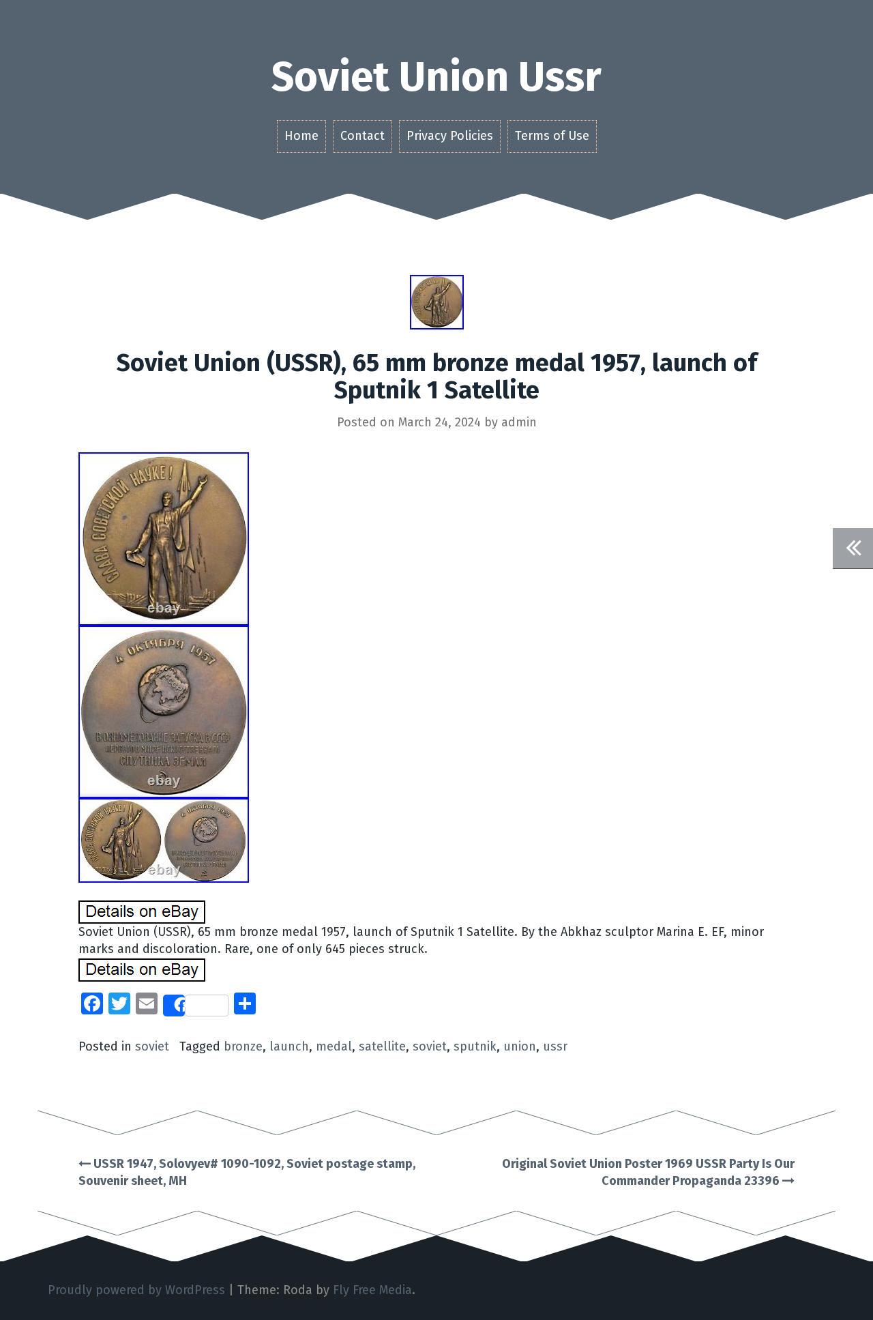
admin (519, 422)
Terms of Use (552, 135)
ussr (555, 1046)
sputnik (475, 1046)
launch (289, 1046)
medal (334, 1046)
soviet (152, 1046)
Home (301, 135)
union (519, 1046)
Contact (362, 135)
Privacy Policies (449, 135)
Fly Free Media (372, 1289)
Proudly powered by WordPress (136, 1289)
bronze (243, 1046)
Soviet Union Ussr (436, 77)
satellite (382, 1046)
